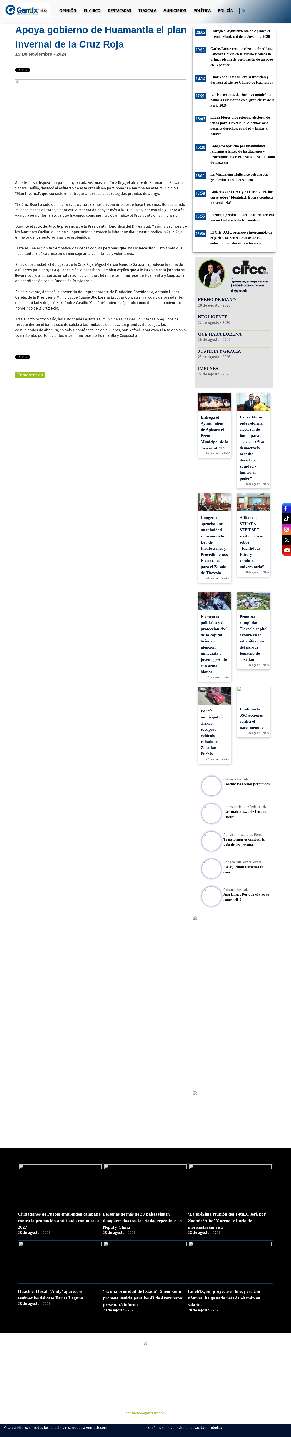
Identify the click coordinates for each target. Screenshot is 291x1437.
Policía (225, 10)
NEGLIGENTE (213, 317)
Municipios (174, 10)
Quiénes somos (160, 1428)
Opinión (67, 10)
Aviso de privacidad (191, 1428)
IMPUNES (208, 368)
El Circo (92, 10)
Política (202, 10)
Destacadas (119, 10)
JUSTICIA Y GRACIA (219, 351)
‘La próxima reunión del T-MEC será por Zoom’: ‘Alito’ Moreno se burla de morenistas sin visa (227, 1221)
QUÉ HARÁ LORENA (220, 334)
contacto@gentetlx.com (145, 1413)
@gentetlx (240, 290)
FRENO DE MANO (217, 299)
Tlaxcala (147, 10)
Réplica (216, 1428)
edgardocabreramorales (248, 285)
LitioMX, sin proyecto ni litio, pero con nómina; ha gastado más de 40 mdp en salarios (224, 1298)
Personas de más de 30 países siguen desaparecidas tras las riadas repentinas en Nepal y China (142, 1221)
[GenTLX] (145, 1343)
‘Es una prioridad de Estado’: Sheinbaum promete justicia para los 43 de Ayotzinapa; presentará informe (143, 1298)
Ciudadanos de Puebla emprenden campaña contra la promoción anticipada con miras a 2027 (59, 1221)
